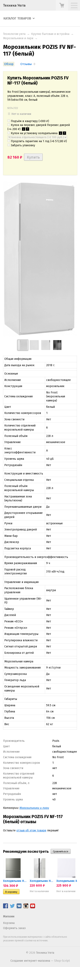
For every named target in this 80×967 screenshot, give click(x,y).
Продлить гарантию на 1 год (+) (38, 141)
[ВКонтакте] (19, 907)
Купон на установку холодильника (37, 133)
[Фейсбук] (5, 907)
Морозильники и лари (18, 38)
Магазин (8, 916)
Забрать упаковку (22, 145)
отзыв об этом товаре (31, 830)
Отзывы (26, 64)
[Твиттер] (12, 907)
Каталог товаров (17, 18)
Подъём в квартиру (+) (29, 121)
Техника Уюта (14, 5)
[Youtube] (32, 907)
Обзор (8, 64)
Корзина (9, 923)
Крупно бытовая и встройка (50, 34)
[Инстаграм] (25, 907)
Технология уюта (14, 34)
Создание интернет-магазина (30, 960)
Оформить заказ (14, 928)
